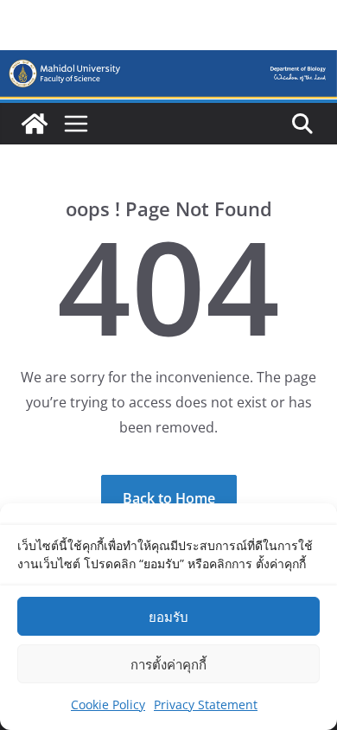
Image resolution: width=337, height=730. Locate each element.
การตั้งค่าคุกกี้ (168, 664)
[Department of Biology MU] (34, 123)
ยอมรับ (168, 616)
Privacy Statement (206, 704)
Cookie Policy (108, 704)
